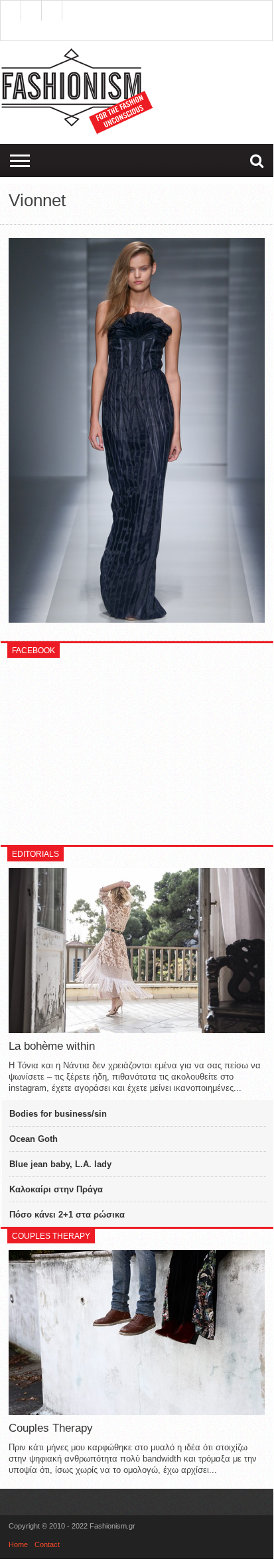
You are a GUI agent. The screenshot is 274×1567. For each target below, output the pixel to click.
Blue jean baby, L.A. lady (60, 1164)
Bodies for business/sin (58, 1114)
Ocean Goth (33, 1139)
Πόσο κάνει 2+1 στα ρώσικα (67, 1215)
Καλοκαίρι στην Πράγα (56, 1189)
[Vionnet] (137, 619)
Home (18, 1544)
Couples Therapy (51, 1428)
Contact (47, 1544)
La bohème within (52, 1046)
